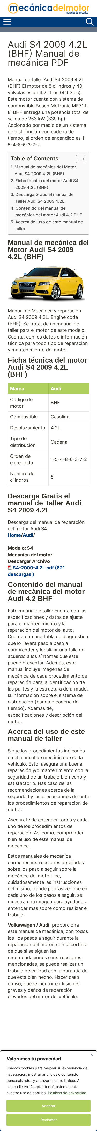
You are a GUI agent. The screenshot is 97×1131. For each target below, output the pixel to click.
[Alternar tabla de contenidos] (78, 159)
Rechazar (49, 1120)
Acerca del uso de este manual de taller (49, 225)
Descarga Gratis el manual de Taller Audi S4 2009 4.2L (44, 198)
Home (14, 535)
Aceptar (48, 1106)
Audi (28, 535)
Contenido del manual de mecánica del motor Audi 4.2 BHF (49, 211)
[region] (48, 1090)
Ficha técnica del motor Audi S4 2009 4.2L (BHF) (47, 184)
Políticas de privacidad (67, 1093)
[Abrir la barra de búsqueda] (90, 22)
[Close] (91, 1055)
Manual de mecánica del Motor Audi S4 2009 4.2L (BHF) (45, 170)
